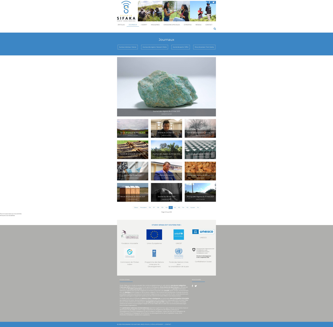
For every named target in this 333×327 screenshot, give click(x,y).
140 (166, 207)
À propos (188, 25)
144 (183, 207)
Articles (121, 25)
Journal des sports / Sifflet (180, 47)
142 (175, 207)
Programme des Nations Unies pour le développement (142, 324)
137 (154, 207)
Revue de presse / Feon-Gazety (204, 47)
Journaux (133, 25)
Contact (208, 25)
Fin (198, 207)
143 (179, 207)
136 (150, 207)
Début (136, 207)
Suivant (192, 207)
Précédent (143, 207)
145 (187, 207)
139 (162, 207)
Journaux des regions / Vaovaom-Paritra (155, 47)
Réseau (198, 25)
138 (158, 207)
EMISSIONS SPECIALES (172, 25)
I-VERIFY (144, 25)
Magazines (155, 25)
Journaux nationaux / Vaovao (127, 47)
